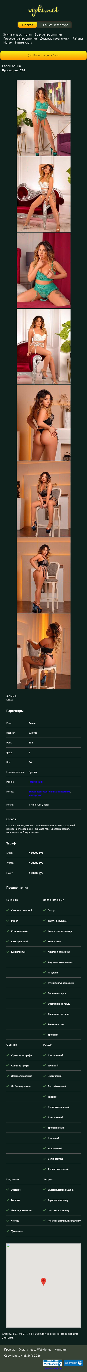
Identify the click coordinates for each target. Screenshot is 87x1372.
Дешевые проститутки (54, 38)
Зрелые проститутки (48, 34)
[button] (43, 1281)
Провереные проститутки (20, 38)
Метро (7, 42)
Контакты (61, 1349)
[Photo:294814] (44, 575)
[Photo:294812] (44, 423)
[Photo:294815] (44, 651)
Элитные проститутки (17, 34)
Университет (35, 794)
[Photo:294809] (44, 194)
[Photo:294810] (44, 270)
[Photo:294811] (44, 346)
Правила (9, 1349)
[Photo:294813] (44, 499)
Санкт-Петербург (55, 25)
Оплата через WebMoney (35, 1349)
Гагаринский (36, 781)
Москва (27, 25)
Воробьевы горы (38, 791)
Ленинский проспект (59, 791)
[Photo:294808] (44, 118)
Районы (78, 38)
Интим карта (23, 42)
